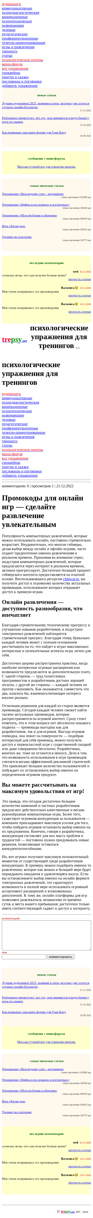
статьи (7, 56)
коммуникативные (17, 8)
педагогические (15, 34)
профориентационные (20, 38)
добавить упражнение (20, 86)
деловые (9, 30)
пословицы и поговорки (22, 81)
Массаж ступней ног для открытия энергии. (46, 166)
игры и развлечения (18, 47)
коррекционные (15, 17)
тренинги (9, 51)
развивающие (13, 25)
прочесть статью (79, 279)
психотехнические (17, 21)
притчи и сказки (15, 77)
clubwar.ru (71, 579)
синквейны (11, 73)
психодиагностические (20, 13)
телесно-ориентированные (23, 43)
